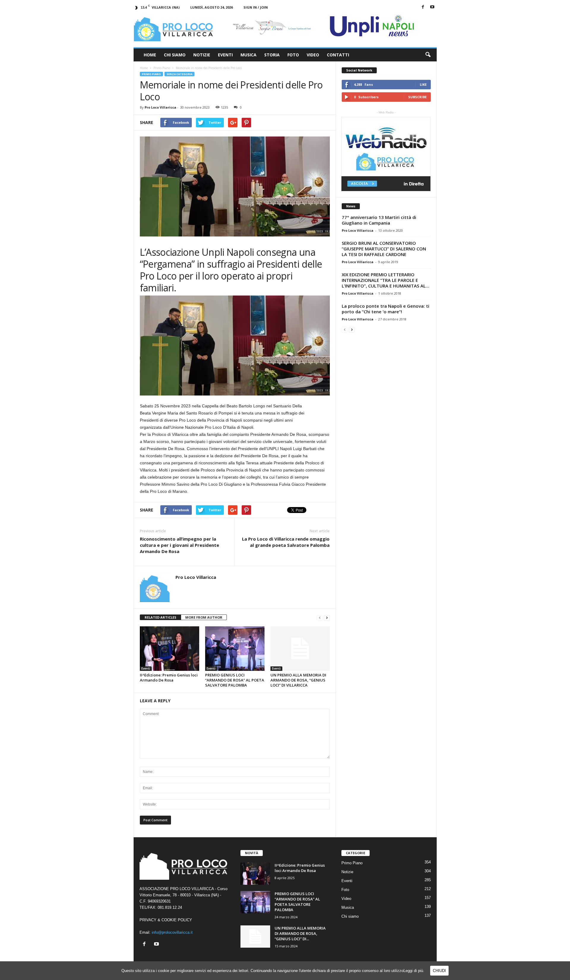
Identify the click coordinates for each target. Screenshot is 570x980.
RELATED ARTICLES (160, 617)
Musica (248, 55)
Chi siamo (350, 916)
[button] (427, 54)
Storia (272, 55)
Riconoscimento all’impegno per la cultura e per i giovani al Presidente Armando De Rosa (179, 545)
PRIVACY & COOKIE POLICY (166, 920)
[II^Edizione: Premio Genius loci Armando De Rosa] (169, 648)
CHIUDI (439, 970)
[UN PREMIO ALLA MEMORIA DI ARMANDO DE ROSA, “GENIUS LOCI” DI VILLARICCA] (300, 648)
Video (313, 55)
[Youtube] (432, 7)
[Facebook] (423, 7)
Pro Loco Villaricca (160, 107)
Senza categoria (179, 74)
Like (423, 84)
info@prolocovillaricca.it (172, 932)
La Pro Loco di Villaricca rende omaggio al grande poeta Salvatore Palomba (286, 542)
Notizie (201, 55)
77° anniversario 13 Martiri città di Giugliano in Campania (379, 220)
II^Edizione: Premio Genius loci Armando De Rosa (169, 677)
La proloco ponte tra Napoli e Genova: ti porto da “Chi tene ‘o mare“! (385, 309)
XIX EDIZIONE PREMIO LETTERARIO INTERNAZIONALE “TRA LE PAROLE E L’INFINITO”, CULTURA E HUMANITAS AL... (385, 280)
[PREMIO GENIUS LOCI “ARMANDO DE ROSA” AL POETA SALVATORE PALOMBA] (235, 648)
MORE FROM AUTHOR (203, 617)
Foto (293, 55)
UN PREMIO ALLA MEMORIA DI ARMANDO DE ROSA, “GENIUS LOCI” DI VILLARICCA (298, 680)
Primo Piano (151, 74)
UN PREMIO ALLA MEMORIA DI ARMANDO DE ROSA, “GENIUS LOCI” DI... (300, 933)
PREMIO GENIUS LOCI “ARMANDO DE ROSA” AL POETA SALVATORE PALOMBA (234, 680)
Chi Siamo (175, 55)
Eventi (225, 55)
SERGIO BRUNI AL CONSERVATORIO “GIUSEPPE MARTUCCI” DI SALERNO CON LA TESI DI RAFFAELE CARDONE (384, 248)
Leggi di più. (413, 970)
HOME (150, 55)
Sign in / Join (255, 7)
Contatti (338, 55)
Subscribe (417, 97)
